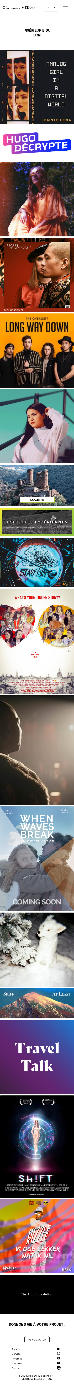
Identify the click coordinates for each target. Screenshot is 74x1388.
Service (16, 1353)
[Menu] (65, 7)
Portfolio (17, 1358)
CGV (50, 1378)
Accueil (16, 1349)
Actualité (17, 1363)
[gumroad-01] (59, 1368)
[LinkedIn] (59, 1348)
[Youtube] (59, 1363)
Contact (17, 1368)
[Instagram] (59, 1353)
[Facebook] (59, 1358)
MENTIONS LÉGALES (33, 1378)
